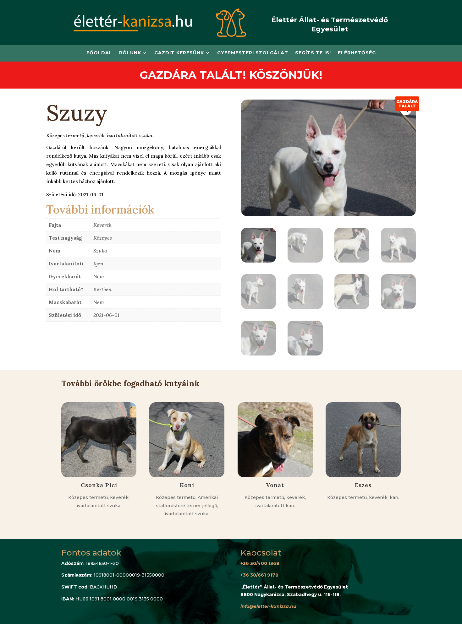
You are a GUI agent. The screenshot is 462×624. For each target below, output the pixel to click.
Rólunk (130, 53)
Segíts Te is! (313, 53)
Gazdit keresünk (179, 53)
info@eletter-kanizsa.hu (268, 606)
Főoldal (99, 53)
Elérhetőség (357, 53)
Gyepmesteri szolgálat (252, 53)
